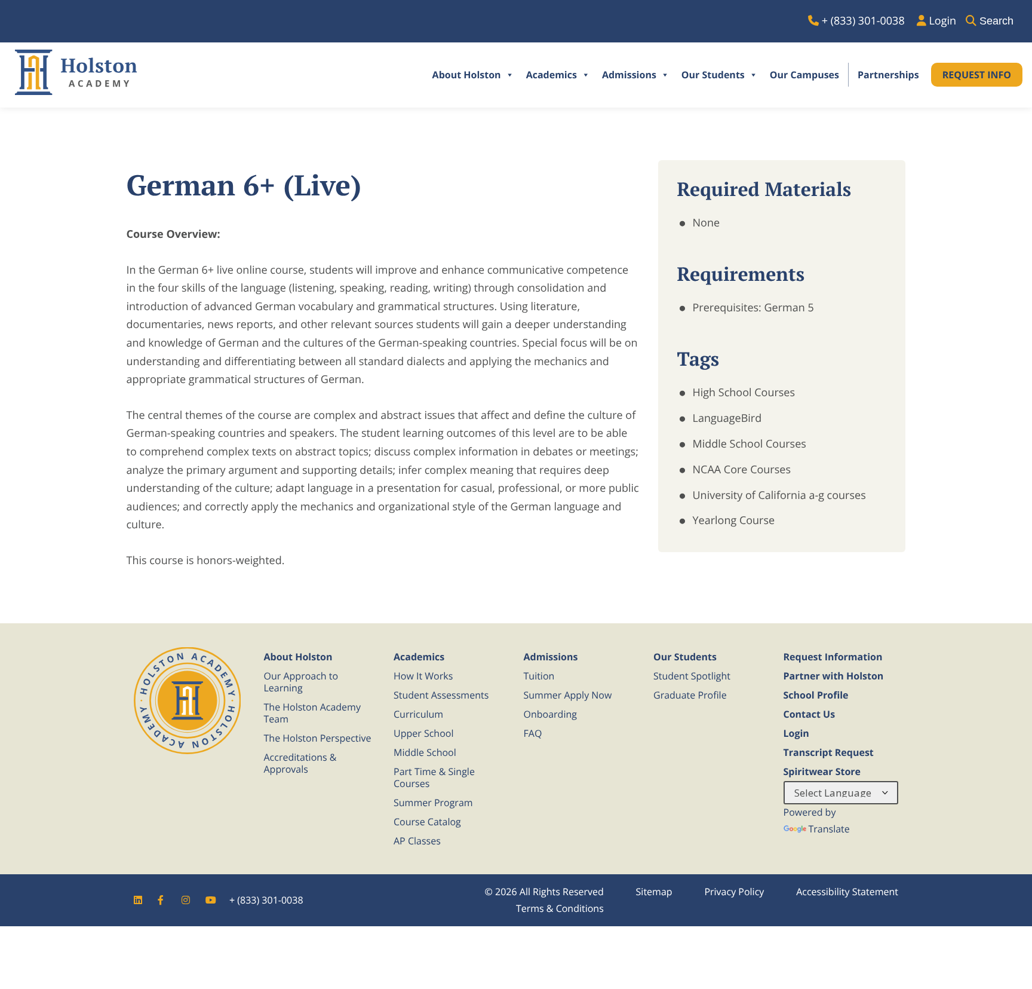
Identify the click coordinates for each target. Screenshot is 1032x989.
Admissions (629, 74)
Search (996, 21)
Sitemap (654, 891)
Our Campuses (804, 74)
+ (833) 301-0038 (266, 900)
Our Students (713, 74)
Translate (829, 828)
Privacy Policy (734, 891)
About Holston (466, 74)
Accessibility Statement (847, 891)
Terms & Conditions (560, 908)
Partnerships (888, 74)
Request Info (976, 74)
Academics (551, 74)
